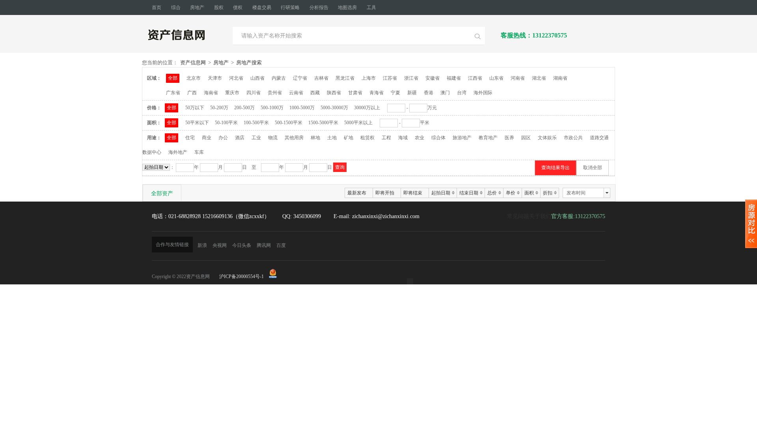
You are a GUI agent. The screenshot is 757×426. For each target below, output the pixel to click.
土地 (332, 137)
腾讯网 (264, 245)
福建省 (454, 78)
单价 (510, 193)
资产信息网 (193, 62)
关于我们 (540, 216)
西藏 (315, 92)
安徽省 (432, 78)
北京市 (193, 78)
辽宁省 (300, 78)
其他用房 (294, 137)
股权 (219, 7)
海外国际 (483, 92)
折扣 (547, 193)
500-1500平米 (288, 122)
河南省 (518, 78)
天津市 (215, 78)
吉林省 (321, 78)
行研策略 (290, 7)
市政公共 (573, 137)
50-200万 (219, 107)
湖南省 (560, 78)
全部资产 (162, 193)
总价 (492, 193)
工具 (371, 7)
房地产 (197, 7)
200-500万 (244, 107)
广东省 (173, 92)
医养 (509, 137)
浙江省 (411, 78)
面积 (529, 193)
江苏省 (390, 78)
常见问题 (518, 216)
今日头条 (241, 245)
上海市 (369, 78)
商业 (206, 137)
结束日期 (468, 193)
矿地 (348, 137)
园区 (526, 137)
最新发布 (356, 193)
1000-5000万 (302, 107)
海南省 (211, 92)
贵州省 (275, 92)
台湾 (461, 92)
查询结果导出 (555, 167)
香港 (428, 92)
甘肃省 (355, 92)
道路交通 (599, 137)
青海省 (376, 92)
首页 (156, 7)
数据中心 (151, 152)
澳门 (445, 92)
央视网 (220, 245)
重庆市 (232, 92)
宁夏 (395, 92)
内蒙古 (279, 78)
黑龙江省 (345, 78)
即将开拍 (384, 193)
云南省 (296, 92)
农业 (419, 137)
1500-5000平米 (323, 122)
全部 (172, 78)
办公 (223, 137)
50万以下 (194, 107)
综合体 (438, 137)
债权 (237, 7)
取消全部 (592, 167)
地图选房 (347, 7)
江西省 (475, 78)
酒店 (239, 137)
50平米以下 (197, 122)
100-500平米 (256, 122)
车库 (199, 152)
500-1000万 (272, 107)
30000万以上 (367, 107)
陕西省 (334, 92)
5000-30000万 (334, 107)
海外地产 (177, 152)
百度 (281, 245)
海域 (403, 137)
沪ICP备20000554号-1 (241, 276)
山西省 (257, 78)
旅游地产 (462, 137)
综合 (176, 7)
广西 (192, 92)
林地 (315, 137)
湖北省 (539, 78)
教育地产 (488, 137)
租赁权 (367, 137)
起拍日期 (440, 193)
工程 (386, 137)
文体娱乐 (547, 137)
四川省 (253, 92)
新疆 (412, 92)
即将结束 (412, 193)
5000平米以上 (358, 122)
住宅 (190, 137)
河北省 (236, 78)
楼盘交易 (261, 7)
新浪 (202, 245)
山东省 (496, 78)
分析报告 (319, 7)
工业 (256, 137)
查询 (340, 167)
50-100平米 (226, 122)
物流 (273, 137)
